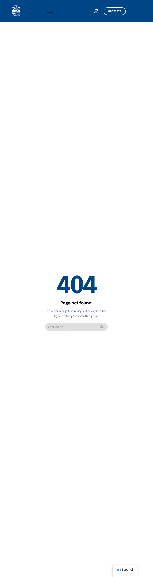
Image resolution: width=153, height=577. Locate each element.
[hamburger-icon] (49, 11)
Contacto (114, 11)
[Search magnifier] (102, 327)
